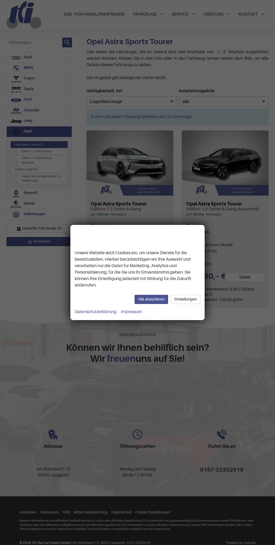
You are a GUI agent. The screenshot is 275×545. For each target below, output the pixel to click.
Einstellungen (185, 299)
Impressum (131, 311)
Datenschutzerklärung (96, 311)
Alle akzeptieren (151, 299)
